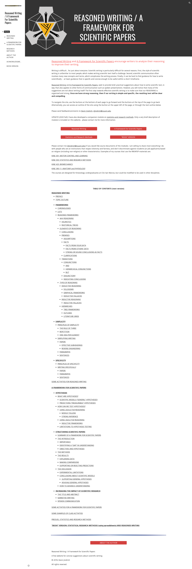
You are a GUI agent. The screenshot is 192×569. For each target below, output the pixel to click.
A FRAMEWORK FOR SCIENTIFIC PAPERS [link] (14, 43)
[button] (189, 2)
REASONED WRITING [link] (11, 37)
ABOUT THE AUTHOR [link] (11, 56)
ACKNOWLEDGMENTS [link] (15, 62)
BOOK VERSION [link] (12, 66)
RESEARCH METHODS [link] (11, 50)
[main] (108, 28)
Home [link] (7, 32)
